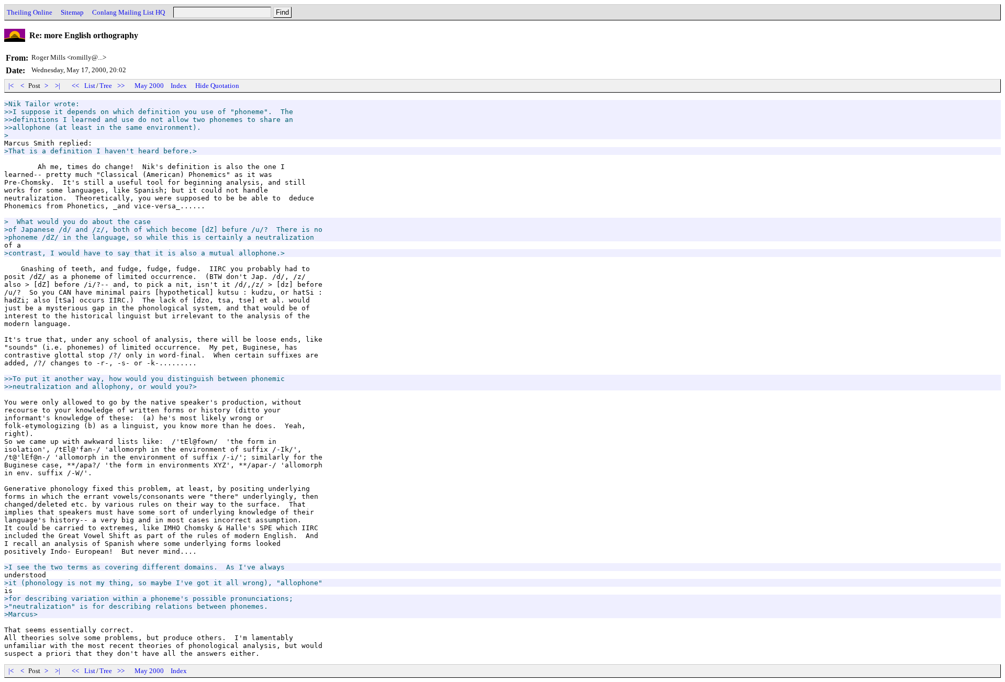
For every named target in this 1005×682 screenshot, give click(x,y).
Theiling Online (29, 12)
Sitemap (72, 12)
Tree (105, 86)
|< (11, 86)
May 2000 (149, 86)
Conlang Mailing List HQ (128, 12)
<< (75, 86)
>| (57, 86)
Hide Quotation (217, 86)
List (89, 86)
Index (179, 86)
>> (121, 86)
